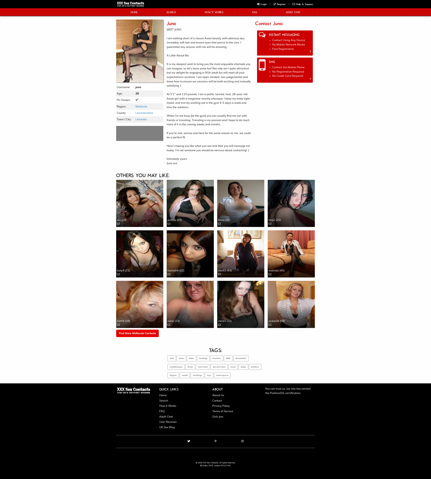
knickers (255, 367)
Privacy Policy (221, 406)
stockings (197, 375)
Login (263, 4)
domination (241, 358)
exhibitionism (176, 367)
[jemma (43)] (190, 203)
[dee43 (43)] (240, 253)
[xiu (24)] (139, 203)
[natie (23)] (190, 304)
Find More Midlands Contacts (137, 333)
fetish (190, 367)
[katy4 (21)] (139, 253)
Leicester (141, 119)
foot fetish (203, 367)
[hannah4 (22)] (190, 253)
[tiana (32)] (240, 203)
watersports (222, 375)
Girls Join (217, 416)
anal (172, 358)
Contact (217, 400)
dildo (228, 358)
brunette (216, 358)
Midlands (141, 106)
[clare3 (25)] (240, 304)
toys (209, 375)
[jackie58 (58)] (291, 304)
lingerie (173, 375)
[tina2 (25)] (291, 203)
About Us (218, 395)
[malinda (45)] (291, 253)
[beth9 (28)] (139, 304)
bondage (203, 358)
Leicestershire (144, 113)
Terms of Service (222, 411)
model (185, 375)
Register (281, 4)
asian (181, 358)
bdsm (191, 358)
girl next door (219, 367)
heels (233, 367)
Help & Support (304, 4)
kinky (243, 367)
